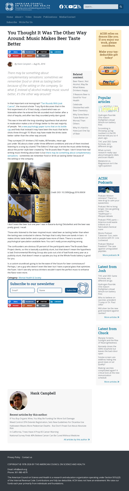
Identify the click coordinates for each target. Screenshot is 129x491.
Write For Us (26, 22)
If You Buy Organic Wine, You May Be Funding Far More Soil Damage (42, 418)
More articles (110, 317)
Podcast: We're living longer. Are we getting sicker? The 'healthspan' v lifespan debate (108, 211)
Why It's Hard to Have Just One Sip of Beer (81, 130)
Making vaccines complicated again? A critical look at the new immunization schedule (108, 373)
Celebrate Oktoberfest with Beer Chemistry (81, 107)
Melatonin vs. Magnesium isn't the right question (108, 163)
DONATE (109, 67)
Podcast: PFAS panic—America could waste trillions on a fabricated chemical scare (108, 224)
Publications (50, 16)
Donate (37, 16)
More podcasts (110, 255)
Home (10, 16)
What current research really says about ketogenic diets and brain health (108, 154)
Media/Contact (67, 16)
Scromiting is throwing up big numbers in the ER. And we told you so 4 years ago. (108, 133)
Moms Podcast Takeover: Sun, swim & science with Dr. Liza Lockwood (108, 237)
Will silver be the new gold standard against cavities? (108, 311)
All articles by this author (76, 439)
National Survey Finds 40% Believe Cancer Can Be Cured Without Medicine (44, 435)
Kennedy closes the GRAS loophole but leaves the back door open (108, 350)
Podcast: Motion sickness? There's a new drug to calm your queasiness (108, 199)
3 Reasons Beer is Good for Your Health (81, 97)
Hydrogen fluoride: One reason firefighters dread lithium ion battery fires (107, 120)
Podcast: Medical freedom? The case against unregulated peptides (107, 247)
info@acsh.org (20, 469)
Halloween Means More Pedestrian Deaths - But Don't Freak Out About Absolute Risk (48, 427)
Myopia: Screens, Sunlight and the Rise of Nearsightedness (108, 340)
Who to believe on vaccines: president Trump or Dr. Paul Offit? (107, 301)
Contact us (27, 457)
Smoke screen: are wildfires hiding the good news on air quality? (107, 361)
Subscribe (12, 22)
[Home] (29, 7)
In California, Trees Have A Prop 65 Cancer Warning (34, 431)
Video (28, 16)
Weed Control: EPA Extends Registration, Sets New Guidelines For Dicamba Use (47, 422)
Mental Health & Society (30, 277)
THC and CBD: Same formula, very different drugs (107, 144)
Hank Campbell (24, 64)
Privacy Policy (14, 457)
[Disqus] (50, 341)
